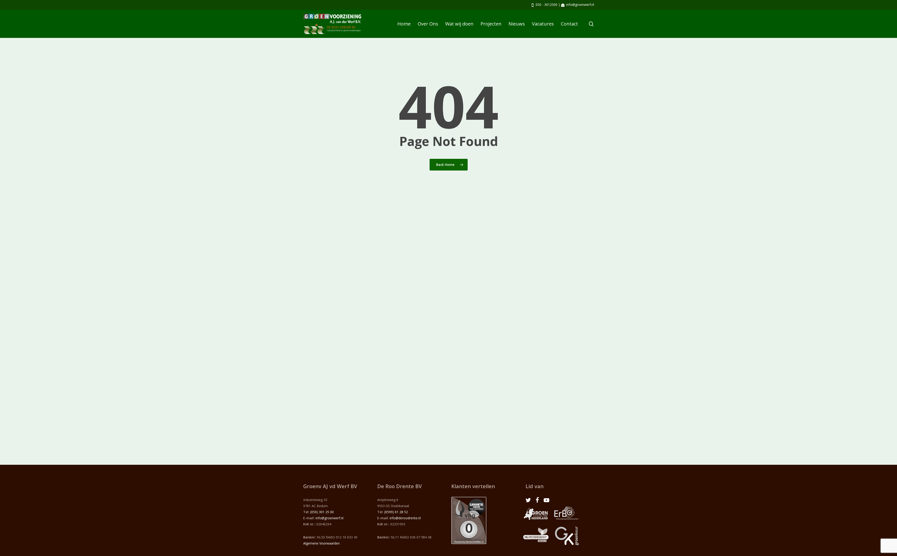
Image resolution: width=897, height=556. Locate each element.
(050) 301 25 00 (322, 512)
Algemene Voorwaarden (321, 543)
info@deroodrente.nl (405, 518)
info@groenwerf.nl (580, 4)
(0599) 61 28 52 (396, 512)
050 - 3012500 (546, 4)
